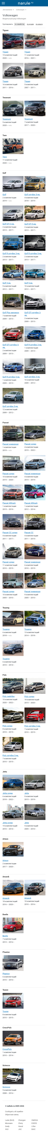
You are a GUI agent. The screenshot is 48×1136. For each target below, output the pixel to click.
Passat (6, 422)
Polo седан (29, 696)
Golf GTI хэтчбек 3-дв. (32, 313)
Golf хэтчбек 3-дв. (32, 377)
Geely (7, 1126)
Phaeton (6, 952)
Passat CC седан (10, 532)
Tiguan (5, 30)
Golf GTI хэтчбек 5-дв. (11, 346)
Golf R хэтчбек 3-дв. (11, 253)
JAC (20, 1129)
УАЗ (6, 1129)
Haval (20, 1126)
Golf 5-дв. (28, 283)
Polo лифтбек (9, 696)
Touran (5, 990)
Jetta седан (8, 793)
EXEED (34, 1123)
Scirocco (6, 1065)
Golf (4, 173)
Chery (20, 1123)
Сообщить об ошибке (14, 1111)
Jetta (5, 772)
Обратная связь (12, 1115)
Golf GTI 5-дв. (30, 224)
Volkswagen (20, 10)
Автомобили (7, 10)
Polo (4, 675)
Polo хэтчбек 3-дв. (32, 726)
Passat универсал (11, 444)
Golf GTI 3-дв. (8, 224)
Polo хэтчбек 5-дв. (11, 755)
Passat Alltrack (9, 503)
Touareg (6, 608)
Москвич (9, 1123)
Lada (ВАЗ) (9, 1120)
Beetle (5, 914)
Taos (5, 135)
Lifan (33, 1126)
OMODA (34, 1120)
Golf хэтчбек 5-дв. (32, 194)
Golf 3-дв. (7, 283)
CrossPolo (7, 1028)
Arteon (5, 839)
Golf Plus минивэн (11, 312)
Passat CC (28, 532)
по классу (39, 24)
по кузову (30, 24)
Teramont (7, 97)
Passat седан (30, 444)
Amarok (6, 877)
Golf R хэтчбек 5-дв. (33, 253)
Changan (22, 1120)
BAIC (33, 1129)
